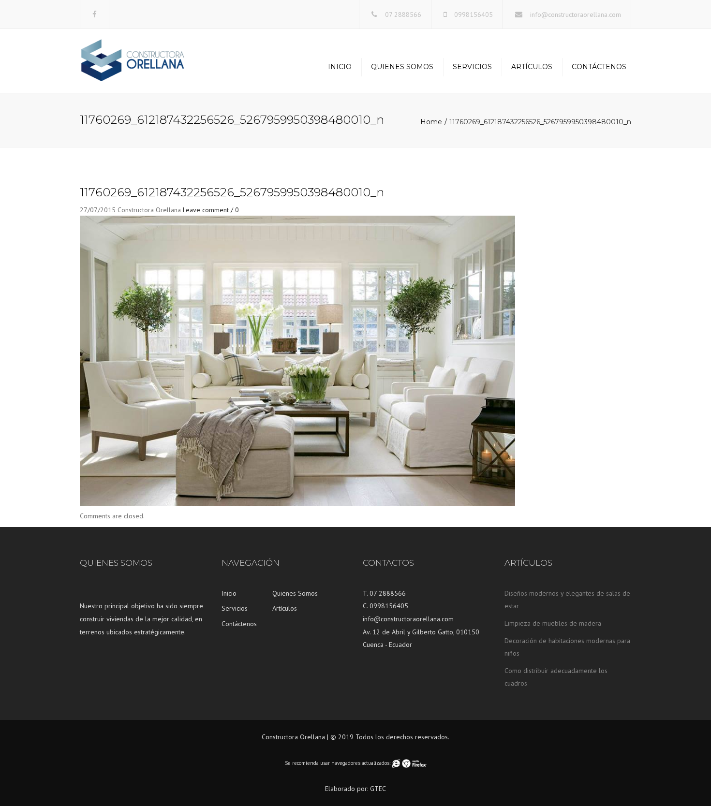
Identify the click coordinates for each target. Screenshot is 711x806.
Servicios (472, 66)
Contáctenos (599, 66)
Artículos (531, 66)
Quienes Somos (402, 66)
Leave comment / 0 (211, 209)
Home (431, 121)
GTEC (378, 788)
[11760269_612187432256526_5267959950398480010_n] (297, 360)
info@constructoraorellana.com (575, 14)
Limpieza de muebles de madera (552, 623)
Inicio (340, 66)
